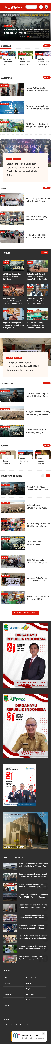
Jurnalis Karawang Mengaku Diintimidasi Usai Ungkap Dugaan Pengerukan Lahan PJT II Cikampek (13, 301)
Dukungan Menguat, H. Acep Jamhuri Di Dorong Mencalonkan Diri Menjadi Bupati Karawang (33, 875)
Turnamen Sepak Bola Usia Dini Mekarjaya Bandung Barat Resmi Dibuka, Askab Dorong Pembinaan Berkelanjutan (8, 62)
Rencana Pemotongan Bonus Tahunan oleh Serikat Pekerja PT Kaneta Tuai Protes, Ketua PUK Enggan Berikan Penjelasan (33, 865)
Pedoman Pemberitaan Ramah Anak (16, 1025)
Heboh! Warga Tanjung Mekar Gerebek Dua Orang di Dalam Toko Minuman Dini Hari (33, 906)
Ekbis (6, 978)
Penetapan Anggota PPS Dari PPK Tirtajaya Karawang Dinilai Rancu (31, 927)
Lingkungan (30, 989)
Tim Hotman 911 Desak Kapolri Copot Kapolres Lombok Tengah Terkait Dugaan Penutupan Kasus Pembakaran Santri (36, 301)
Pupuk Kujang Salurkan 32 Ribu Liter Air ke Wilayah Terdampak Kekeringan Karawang (38, 524)
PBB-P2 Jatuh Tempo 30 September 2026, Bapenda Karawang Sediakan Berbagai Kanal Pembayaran (38, 597)
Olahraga (8, 994)
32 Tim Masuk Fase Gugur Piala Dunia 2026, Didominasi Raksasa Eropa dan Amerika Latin (25, 62)
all (48, 476)
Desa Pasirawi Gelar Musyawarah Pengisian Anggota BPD (37, 561)
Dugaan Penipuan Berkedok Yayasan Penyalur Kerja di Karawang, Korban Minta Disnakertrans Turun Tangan (33, 947)
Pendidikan (30, 994)
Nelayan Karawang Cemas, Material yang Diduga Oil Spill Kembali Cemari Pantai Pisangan (38, 413)
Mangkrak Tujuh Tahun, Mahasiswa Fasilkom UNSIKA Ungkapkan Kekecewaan (22, 366)
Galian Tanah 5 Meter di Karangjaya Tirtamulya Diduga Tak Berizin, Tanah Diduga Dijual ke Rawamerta (37, 276)
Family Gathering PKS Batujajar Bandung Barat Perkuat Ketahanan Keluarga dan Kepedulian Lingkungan (25, 461)
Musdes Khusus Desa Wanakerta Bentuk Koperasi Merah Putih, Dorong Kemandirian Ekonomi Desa (33, 958)
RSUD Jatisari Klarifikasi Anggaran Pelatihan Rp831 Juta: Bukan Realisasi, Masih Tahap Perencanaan (38, 125)
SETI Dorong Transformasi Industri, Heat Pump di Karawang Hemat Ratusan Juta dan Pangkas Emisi (38, 200)
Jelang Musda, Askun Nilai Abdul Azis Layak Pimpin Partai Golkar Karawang (42, 461)
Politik (28, 1000)
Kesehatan (8, 989)
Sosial (7, 1005)
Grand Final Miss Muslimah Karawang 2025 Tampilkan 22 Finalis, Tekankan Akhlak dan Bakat (22, 169)
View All (46, 45)
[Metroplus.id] (12, 8)
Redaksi (6, 1019)
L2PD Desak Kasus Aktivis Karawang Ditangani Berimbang (23, 31)
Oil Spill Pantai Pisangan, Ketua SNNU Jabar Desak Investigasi (37, 394)
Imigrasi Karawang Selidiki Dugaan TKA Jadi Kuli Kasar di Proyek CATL (13, 325)
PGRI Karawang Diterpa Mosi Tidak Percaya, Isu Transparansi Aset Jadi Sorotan (35, 325)
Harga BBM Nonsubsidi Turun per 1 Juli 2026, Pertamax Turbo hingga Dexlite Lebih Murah (36, 236)
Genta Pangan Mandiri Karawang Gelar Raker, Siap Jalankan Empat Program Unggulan (31, 916)
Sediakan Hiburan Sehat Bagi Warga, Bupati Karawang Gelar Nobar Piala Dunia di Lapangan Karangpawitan (44, 62)
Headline (7, 983)
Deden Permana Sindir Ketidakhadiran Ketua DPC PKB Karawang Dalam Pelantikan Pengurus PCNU (33, 896)
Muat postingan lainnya (25, 613)
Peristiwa (8, 1000)
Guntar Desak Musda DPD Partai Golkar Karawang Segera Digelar (7, 461)
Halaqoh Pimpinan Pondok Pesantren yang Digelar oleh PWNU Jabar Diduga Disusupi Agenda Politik (33, 937)
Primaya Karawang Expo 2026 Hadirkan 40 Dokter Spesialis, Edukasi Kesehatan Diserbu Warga (37, 107)
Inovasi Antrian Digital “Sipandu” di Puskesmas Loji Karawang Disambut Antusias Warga (37, 89)
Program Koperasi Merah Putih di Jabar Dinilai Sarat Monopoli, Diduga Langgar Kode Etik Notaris (32, 885)
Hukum (28, 983)
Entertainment (31, 978)
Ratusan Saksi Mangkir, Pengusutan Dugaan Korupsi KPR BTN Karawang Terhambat (36, 218)
